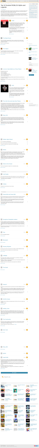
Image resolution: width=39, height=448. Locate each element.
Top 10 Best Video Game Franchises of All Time (21, 406)
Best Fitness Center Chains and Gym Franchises (33, 12)
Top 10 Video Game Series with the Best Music (21, 420)
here (34, 105)
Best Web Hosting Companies (33, 17)
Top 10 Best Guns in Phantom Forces (33, 394)
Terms (7, 445)
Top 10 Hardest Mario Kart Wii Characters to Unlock (8, 425)
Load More (14, 372)
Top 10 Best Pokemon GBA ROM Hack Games (21, 425)
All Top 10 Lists (2, 3)
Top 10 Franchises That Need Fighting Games (21, 415)
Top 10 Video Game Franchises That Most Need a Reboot (8, 420)
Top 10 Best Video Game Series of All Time (9, 406)
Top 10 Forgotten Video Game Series (33, 415)
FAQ (13, 445)
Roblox (11, 3)
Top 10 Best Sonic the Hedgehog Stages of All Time (33, 425)
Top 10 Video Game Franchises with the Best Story (9, 411)
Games (5, 3)
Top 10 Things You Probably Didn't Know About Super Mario (21, 429)
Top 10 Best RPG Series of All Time (33, 406)
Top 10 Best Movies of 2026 (32, 5)
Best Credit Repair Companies (33, 14)
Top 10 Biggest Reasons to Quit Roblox (8, 390)
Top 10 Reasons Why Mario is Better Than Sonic (33, 429)
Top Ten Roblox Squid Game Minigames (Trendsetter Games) (21, 399)
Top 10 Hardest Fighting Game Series (33, 420)
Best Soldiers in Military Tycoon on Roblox (21, 394)
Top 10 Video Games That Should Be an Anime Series (9, 415)
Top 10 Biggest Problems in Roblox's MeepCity (8, 399)
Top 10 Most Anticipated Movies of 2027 (33, 9)
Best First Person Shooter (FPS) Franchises (33, 411)
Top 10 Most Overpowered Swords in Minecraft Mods (8, 429)
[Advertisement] (14, 62)
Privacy (9, 445)
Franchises (8, 3)
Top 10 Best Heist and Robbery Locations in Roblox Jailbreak (33, 399)
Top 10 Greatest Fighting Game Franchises (20, 411)
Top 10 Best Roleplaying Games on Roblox (33, 386)
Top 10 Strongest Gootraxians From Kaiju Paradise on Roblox (8, 395)
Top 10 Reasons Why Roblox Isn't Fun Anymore (33, 390)
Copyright (11, 445)
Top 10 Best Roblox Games (8, 385)
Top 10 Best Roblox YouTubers (21, 390)
